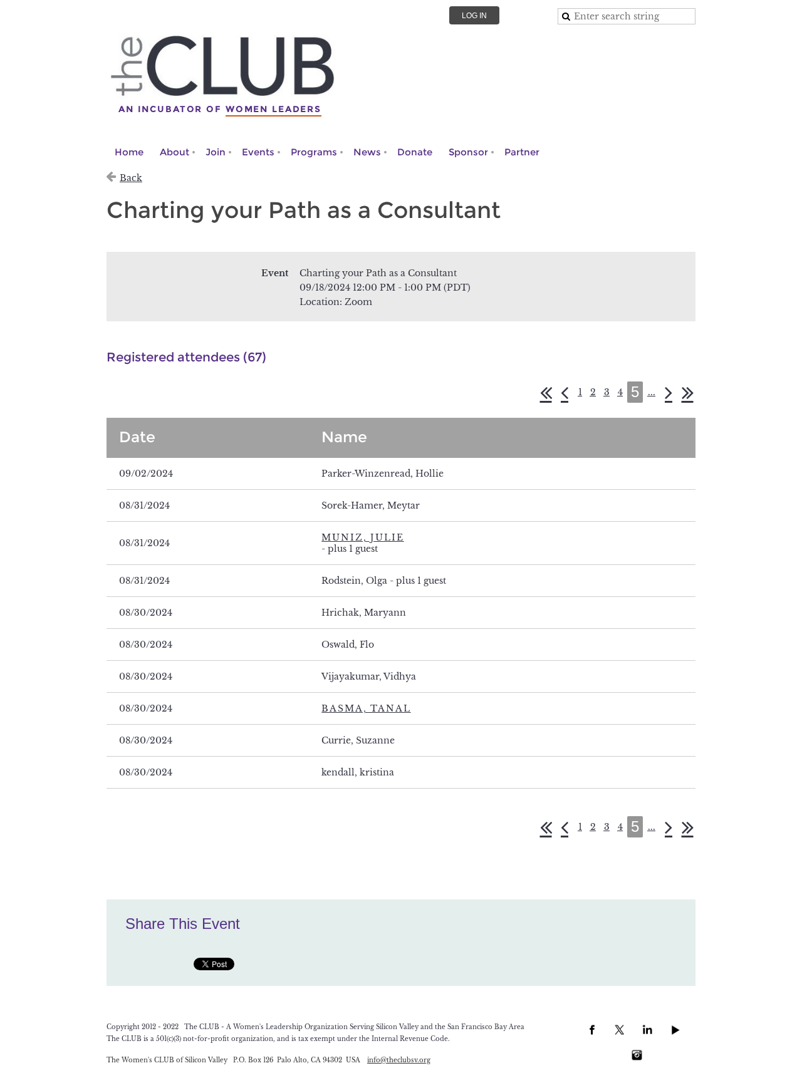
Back (131, 178)
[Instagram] (636, 1054)
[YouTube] (674, 1029)
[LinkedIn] (647, 1029)
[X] (619, 1029)
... (651, 392)
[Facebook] (592, 1029)
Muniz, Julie (362, 537)
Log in (474, 15)
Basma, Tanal (365, 708)
